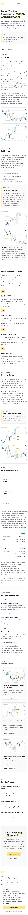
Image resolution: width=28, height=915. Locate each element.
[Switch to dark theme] (25, 3)
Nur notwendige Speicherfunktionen (14, 911)
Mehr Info (9, 903)
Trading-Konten (14, 858)
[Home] (2, 3)
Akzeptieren (14, 907)
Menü (18, 3)
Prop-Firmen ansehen (14, 854)
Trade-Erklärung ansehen (10, 698)
